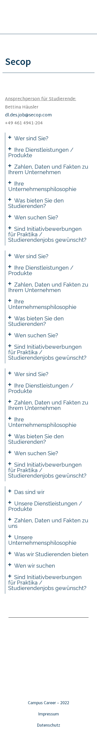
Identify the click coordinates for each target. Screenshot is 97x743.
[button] (48, 138)
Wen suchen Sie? (36, 217)
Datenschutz (48, 725)
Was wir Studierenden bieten (51, 554)
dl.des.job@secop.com (28, 115)
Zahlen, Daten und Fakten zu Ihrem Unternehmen (48, 169)
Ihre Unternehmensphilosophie (42, 186)
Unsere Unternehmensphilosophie (42, 540)
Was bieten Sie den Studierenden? (36, 203)
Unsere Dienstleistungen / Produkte (45, 506)
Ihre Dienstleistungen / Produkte (40, 152)
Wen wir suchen (34, 565)
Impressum (48, 714)
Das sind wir (29, 492)
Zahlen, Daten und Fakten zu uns (48, 523)
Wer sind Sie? (31, 138)
